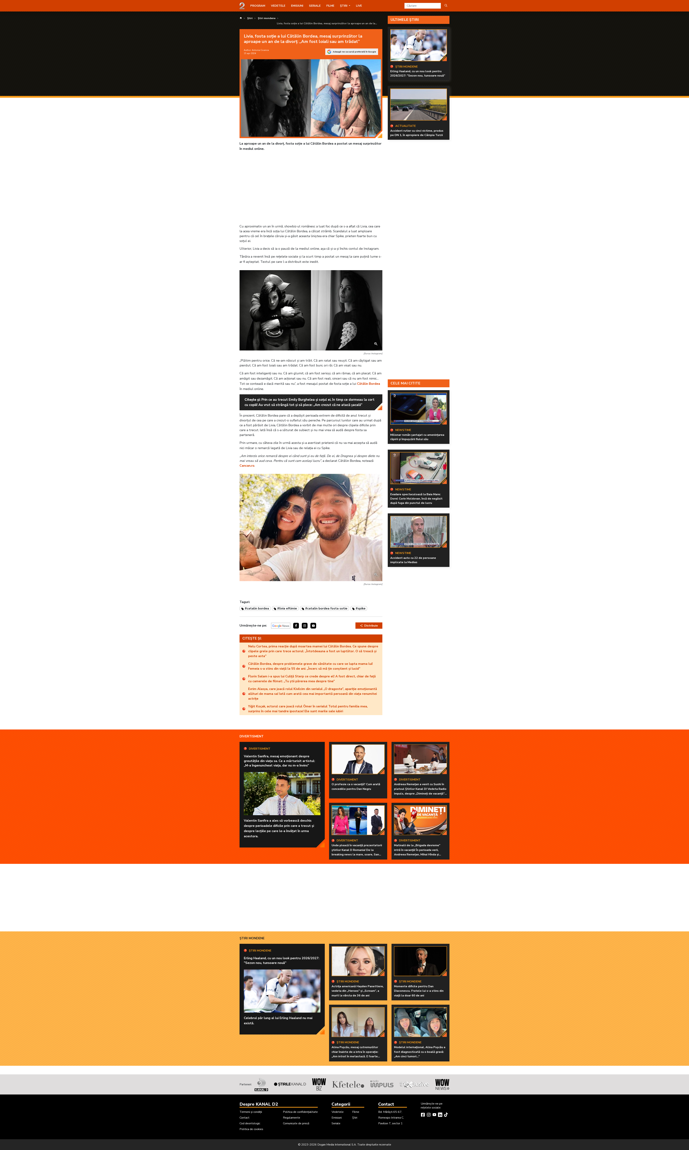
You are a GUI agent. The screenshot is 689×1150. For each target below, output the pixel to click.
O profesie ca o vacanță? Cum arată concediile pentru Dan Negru (356, 786)
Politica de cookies (251, 1129)
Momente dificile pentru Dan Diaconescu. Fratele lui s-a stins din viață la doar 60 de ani (419, 990)
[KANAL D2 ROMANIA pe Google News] (280, 626)
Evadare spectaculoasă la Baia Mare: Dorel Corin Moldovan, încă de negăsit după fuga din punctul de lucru (416, 498)
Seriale (315, 6)
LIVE (359, 6)
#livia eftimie (287, 608)
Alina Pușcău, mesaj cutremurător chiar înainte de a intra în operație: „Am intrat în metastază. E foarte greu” (355, 1054)
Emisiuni (297, 6)
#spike (360, 608)
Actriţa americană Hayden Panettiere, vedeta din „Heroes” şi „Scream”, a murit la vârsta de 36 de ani (358, 990)
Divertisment (252, 736)
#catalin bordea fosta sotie (326, 608)
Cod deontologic (250, 1123)
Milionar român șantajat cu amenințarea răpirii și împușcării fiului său (417, 437)
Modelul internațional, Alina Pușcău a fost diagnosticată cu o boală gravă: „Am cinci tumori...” (419, 1051)
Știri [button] (344, 6)
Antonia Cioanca (260, 50)
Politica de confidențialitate (300, 1112)
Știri (354, 1118)
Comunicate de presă (296, 1123)
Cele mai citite (405, 383)
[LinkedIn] (440, 1115)
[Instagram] (428, 1115)
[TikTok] (446, 1115)
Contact (244, 1118)
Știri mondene (252, 938)
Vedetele (278, 6)
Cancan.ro (247, 465)
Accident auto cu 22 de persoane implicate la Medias (413, 560)
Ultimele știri (405, 19)
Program (257, 6)
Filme (330, 6)
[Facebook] (423, 1115)
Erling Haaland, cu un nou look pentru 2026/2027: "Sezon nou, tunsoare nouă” (417, 73)
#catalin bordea (257, 608)
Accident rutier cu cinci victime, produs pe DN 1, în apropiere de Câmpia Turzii (416, 133)
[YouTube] (434, 1115)
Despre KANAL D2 (259, 1104)
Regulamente (291, 1118)
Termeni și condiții (251, 1112)
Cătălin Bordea (368, 384)
